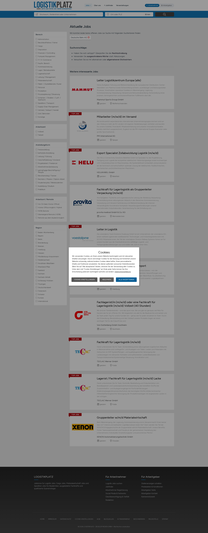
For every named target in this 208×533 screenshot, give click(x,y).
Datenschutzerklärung (123, 272)
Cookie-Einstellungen (84, 280)
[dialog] (104, 266)
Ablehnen (106, 280)
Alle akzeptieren (126, 280)
